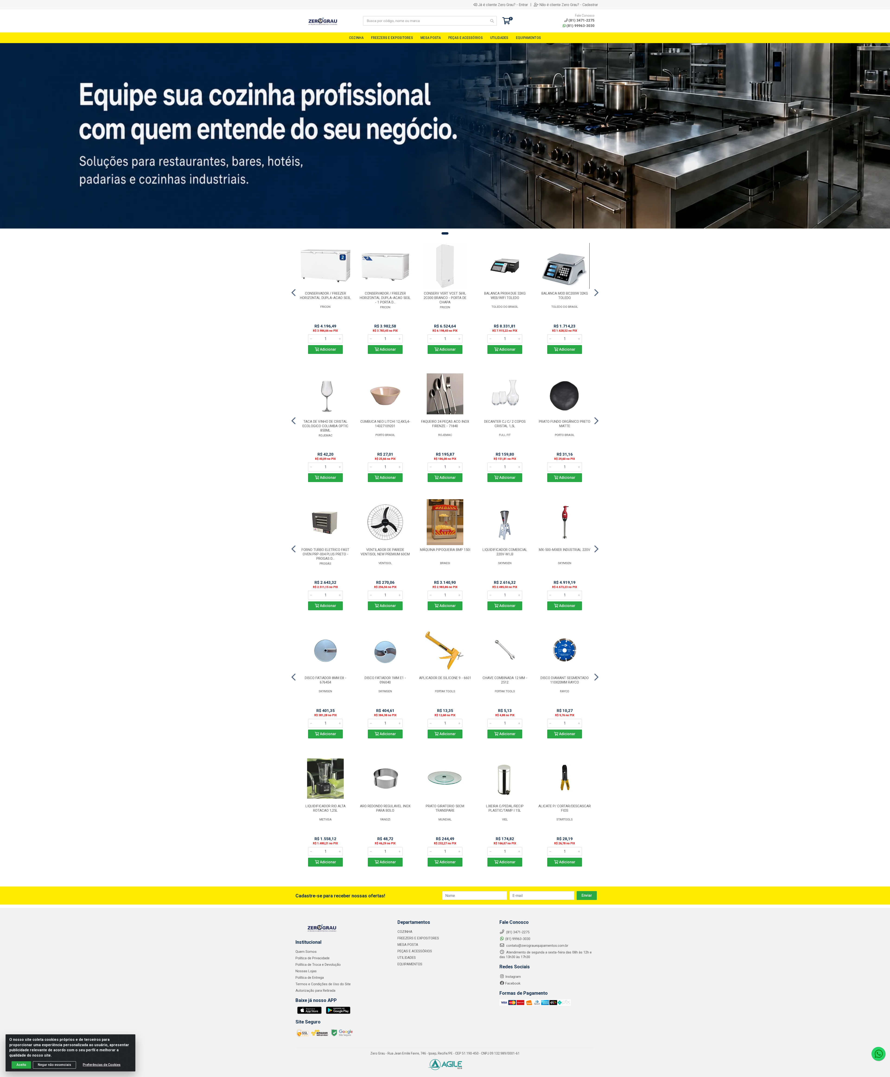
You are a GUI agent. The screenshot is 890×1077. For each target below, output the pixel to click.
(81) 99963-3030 (580, 26)
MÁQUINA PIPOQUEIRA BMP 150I (445, 550)
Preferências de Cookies (102, 1065)
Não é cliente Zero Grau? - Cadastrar (568, 4)
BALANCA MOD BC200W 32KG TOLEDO (564, 295)
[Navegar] (293, 293)
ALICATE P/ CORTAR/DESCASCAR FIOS (564, 808)
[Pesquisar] (492, 21)
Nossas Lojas (306, 971)
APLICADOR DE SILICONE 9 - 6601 (445, 678)
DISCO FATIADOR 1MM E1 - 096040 (385, 680)
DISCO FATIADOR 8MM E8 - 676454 (325, 680)
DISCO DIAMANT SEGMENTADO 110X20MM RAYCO (564, 680)
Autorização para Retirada (315, 990)
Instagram (513, 977)
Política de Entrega (310, 977)
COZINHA (404, 932)
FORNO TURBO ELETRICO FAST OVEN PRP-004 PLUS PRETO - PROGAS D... (325, 554)
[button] (445, 233)
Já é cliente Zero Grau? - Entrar (503, 4)
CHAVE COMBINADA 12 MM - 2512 (505, 680)
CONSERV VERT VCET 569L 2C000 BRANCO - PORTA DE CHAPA (445, 297)
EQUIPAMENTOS (409, 964)
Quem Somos (306, 952)
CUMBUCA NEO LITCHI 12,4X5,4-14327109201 (385, 423)
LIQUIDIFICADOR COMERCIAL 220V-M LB (505, 552)
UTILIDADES (406, 958)
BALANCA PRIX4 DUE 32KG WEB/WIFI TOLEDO (505, 295)
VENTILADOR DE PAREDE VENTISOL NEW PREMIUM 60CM (385, 552)
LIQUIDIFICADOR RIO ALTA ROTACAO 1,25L (325, 808)
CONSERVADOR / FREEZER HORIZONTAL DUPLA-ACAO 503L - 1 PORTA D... (385, 297)
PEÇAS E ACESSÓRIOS (414, 951)
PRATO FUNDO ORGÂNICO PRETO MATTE (564, 423)
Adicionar (327, 349)
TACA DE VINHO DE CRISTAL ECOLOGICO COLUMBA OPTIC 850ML (325, 425)
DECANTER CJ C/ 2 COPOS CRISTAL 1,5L (505, 423)
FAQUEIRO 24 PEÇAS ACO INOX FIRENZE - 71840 (445, 423)
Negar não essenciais (54, 1065)
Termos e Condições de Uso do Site (323, 984)
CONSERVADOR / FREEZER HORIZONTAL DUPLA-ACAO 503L (325, 295)
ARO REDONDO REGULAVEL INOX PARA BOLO (385, 808)
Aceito (21, 1065)
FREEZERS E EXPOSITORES (418, 938)
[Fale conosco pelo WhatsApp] (878, 1054)
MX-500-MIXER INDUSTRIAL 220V (564, 550)
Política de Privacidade (313, 958)
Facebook (512, 983)
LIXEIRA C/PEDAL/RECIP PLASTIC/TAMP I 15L (505, 808)
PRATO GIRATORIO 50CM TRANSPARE (445, 808)
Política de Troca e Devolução (318, 965)
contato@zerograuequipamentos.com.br (536, 946)
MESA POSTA (407, 945)
